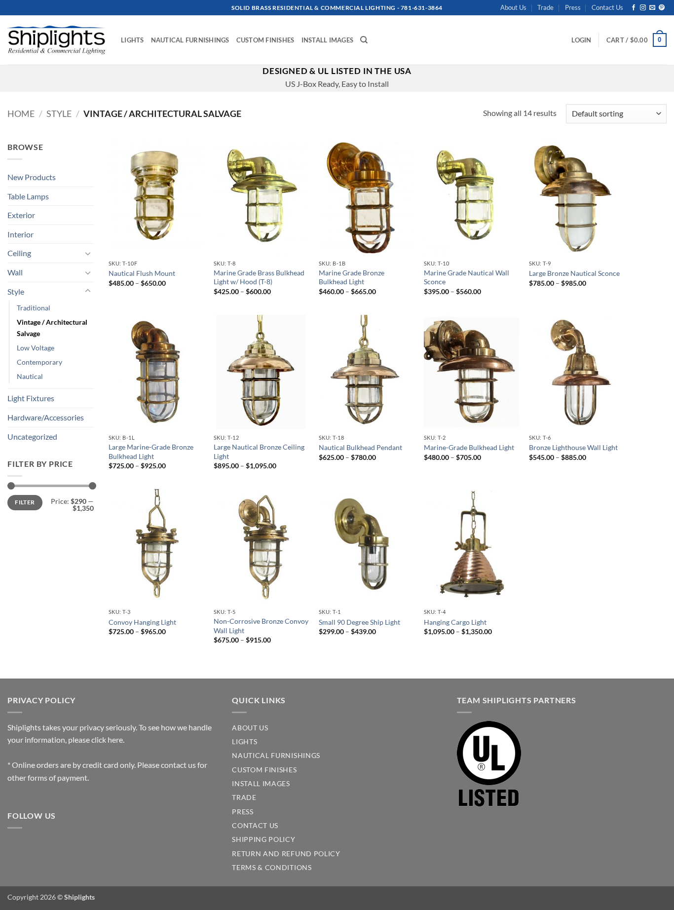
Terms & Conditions (271, 868)
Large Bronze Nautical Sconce (574, 273)
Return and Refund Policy (286, 854)
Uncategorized (32, 436)
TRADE (244, 797)
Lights (132, 40)
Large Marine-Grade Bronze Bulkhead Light (151, 451)
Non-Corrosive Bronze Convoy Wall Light (261, 626)
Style (59, 113)
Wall (15, 272)
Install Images (327, 40)
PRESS (242, 812)
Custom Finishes (265, 40)
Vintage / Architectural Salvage (52, 328)
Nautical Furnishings (190, 40)
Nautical (30, 376)
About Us (513, 7)
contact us (178, 764)
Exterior (21, 215)
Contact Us (607, 7)
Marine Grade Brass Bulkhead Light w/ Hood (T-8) (259, 277)
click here (107, 739)
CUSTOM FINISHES (264, 770)
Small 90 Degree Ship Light (359, 622)
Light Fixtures (30, 398)
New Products (31, 177)
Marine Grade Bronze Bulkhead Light (351, 277)
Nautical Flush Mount (142, 273)
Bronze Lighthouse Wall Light (573, 447)
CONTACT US (255, 826)
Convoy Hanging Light (142, 622)
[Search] (364, 40)
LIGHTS (244, 742)
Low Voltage (35, 347)
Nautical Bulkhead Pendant (360, 447)
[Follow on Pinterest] (662, 7)
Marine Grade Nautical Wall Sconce (466, 277)
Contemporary (39, 362)
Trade (545, 7)
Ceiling (19, 253)
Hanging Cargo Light (455, 622)
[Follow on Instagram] (643, 7)
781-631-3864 (422, 7)
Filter (25, 502)
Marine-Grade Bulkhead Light (469, 447)
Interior (20, 234)
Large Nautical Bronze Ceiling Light (259, 451)
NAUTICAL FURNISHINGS (276, 755)
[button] (581, 40)
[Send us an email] (652, 7)
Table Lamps (28, 196)
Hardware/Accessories (45, 417)
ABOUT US (250, 728)
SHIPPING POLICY (263, 839)
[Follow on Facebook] (634, 7)
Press (573, 7)
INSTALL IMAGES (261, 784)
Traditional (33, 307)
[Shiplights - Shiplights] (56, 40)
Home (21, 113)
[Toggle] (88, 253)
